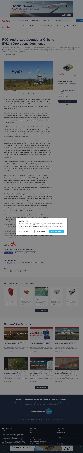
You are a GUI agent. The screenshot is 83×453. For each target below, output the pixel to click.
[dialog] (41, 226)
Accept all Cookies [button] (56, 231)
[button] (24, 231)
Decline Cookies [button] (41, 231)
